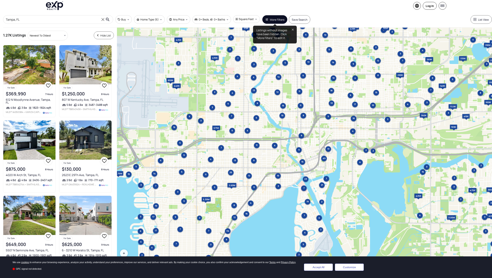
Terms (272, 262)
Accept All (318, 267)
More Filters (277, 19)
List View (483, 19)
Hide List (105, 35)
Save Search (299, 19)
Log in (430, 6)
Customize (349, 267)
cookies (25, 262)
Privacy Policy (288, 262)
